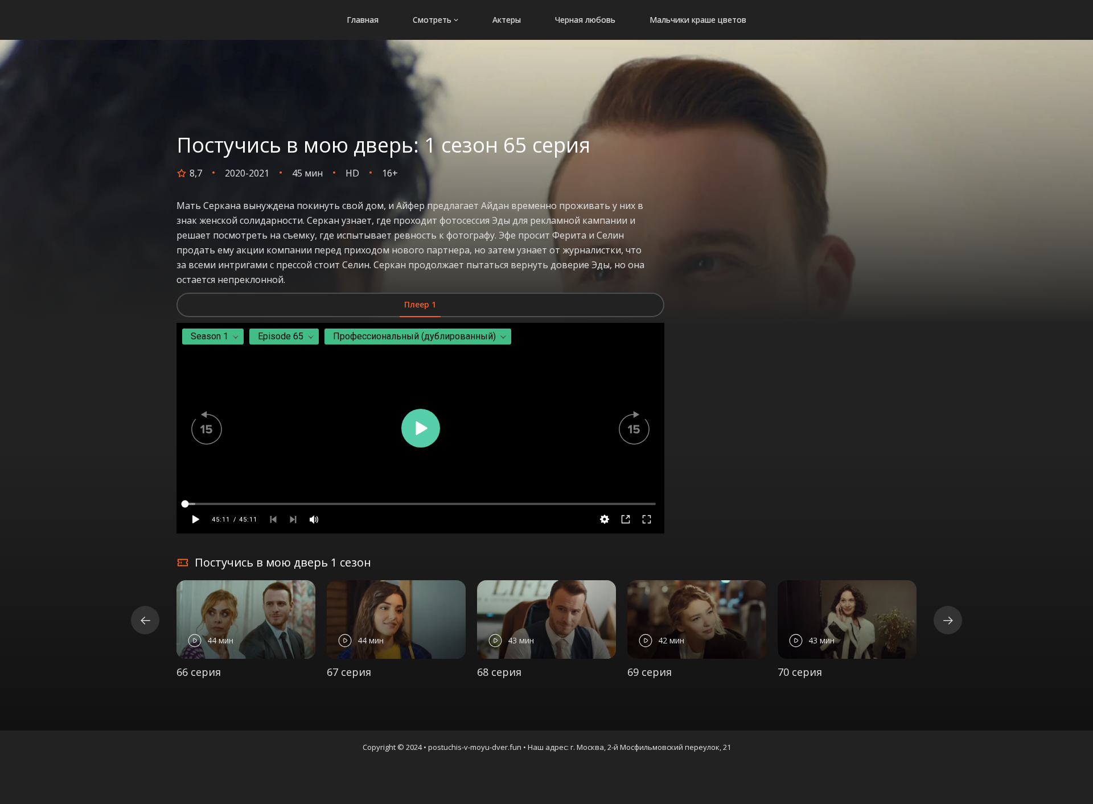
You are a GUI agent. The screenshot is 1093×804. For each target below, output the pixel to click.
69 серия (649, 672)
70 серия (800, 672)
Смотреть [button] (432, 19)
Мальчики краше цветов (698, 19)
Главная (363, 19)
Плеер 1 (420, 304)
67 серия (349, 672)
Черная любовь (585, 19)
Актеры (506, 19)
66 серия (198, 672)
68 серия (499, 672)
